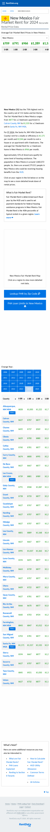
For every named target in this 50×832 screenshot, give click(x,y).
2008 (21, 372)
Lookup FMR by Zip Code (24, 294)
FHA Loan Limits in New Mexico (25, 303)
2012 (13, 378)
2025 (37, 389)
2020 (37, 384)
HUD (21, 172)
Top (47, 792)
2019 (29, 384)
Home (4, 11)
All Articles (35, 782)
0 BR (20, 399)
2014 (29, 378)
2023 (21, 389)
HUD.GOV (21, 813)
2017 (13, 384)
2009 (29, 372)
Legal (21, 807)
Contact (28, 807)
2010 (37, 372)
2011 (5, 378)
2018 (21, 384)
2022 (13, 389)
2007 (13, 372)
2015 (37, 378)
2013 (21, 378)
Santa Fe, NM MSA (18, 127)
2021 (5, 389)
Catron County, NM (12, 123)
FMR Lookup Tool (24, 804)
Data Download (38, 804)
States (12, 11)
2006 (5, 372)
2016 (5, 384)
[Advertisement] (25, 80)
